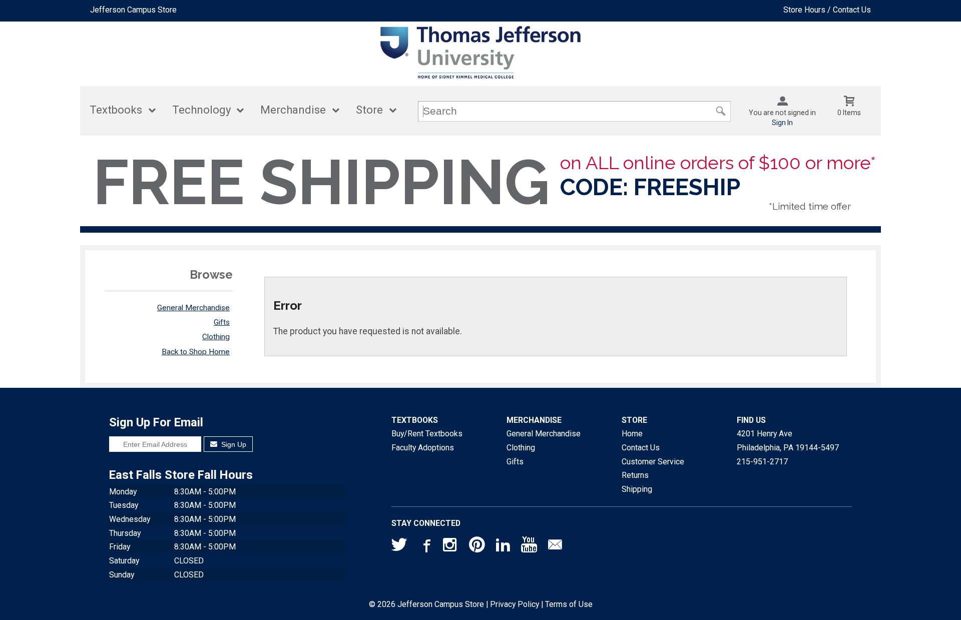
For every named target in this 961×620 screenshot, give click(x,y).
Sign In (782, 123)
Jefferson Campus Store (133, 10)
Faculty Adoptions (422, 447)
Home (632, 433)
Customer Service (653, 461)
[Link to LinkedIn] (503, 547)
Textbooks (116, 110)
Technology (201, 110)
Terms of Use (569, 604)
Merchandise (293, 110)
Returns (635, 475)
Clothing (216, 336)
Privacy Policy (514, 604)
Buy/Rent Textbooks (426, 433)
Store (369, 110)
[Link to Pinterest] (477, 547)
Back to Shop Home (196, 351)
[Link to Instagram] (451, 547)
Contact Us (641, 447)
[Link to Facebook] (425, 547)
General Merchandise (193, 307)
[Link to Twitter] (399, 547)
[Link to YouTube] (529, 547)
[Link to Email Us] (555, 547)
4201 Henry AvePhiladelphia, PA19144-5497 (788, 440)
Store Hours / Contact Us (827, 10)
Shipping (637, 489)
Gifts (222, 322)
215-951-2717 (762, 461)
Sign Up (232, 444)
